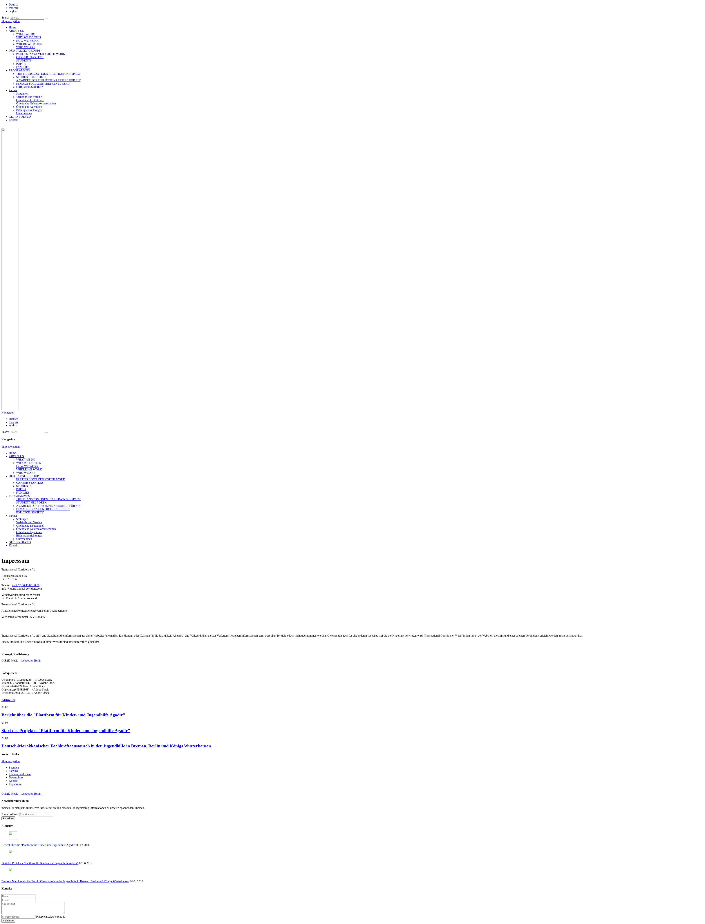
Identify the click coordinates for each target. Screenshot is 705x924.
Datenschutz (16, 777)
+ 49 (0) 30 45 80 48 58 (25, 585)
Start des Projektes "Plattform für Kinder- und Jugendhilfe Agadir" (65, 730)
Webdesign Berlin (31, 660)
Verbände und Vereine (29, 96)
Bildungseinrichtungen (29, 110)
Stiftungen (22, 93)
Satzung (13, 770)
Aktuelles (8, 700)
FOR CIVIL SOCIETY (30, 86)
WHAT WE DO (25, 34)
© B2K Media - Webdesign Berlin (21, 793)
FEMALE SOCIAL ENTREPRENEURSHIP (43, 83)
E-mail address (10, 814)
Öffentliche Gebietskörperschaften (36, 103)
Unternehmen (24, 113)
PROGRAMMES (19, 70)
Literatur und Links (20, 774)
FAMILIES (23, 67)
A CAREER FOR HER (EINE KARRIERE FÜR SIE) (48, 80)
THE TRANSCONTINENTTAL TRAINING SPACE (48, 73)
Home (12, 27)
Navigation (7, 412)
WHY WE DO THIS (28, 37)
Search (5, 17)
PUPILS (21, 63)
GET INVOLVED (20, 116)
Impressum (15, 784)
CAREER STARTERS (30, 57)
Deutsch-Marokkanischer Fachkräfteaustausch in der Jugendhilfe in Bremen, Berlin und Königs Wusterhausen (106, 746)
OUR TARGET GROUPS (24, 50)
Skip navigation (10, 21)
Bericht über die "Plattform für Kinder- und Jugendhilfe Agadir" (63, 715)
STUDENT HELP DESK (31, 77)
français (13, 7)
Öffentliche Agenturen (29, 106)
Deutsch (13, 4)
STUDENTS (24, 60)
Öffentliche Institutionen (30, 100)
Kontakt (13, 120)
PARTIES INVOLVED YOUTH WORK (40, 53)
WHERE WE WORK (29, 44)
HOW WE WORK (27, 40)
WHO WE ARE (25, 47)
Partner (13, 90)
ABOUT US (16, 30)
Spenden (14, 767)
